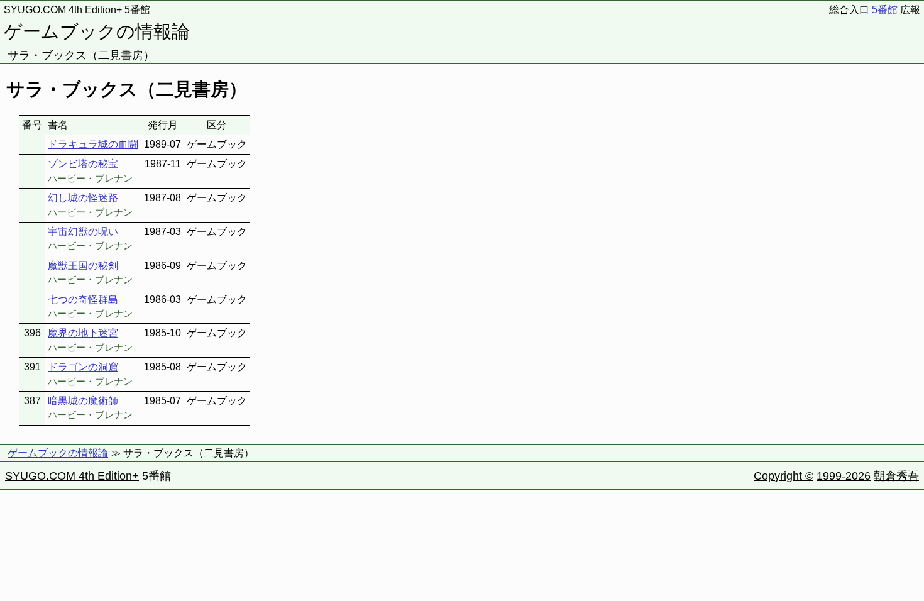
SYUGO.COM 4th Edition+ (63, 9)
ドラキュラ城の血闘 (93, 144)
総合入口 (849, 9)
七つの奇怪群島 (83, 299)
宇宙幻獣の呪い (83, 231)
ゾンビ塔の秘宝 (83, 163)
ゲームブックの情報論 (97, 31)
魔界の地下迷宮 (83, 333)
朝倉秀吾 (896, 476)
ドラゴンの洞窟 (83, 366)
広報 (910, 9)
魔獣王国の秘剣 (83, 265)
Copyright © (783, 476)
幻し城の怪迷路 (83, 197)
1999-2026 (844, 476)
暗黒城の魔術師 (83, 400)
